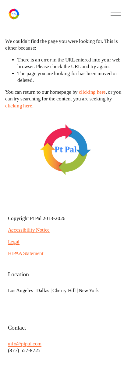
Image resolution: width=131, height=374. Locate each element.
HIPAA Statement (26, 253)
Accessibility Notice (29, 230)
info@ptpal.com (24, 344)
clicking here (92, 92)
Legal (13, 242)
